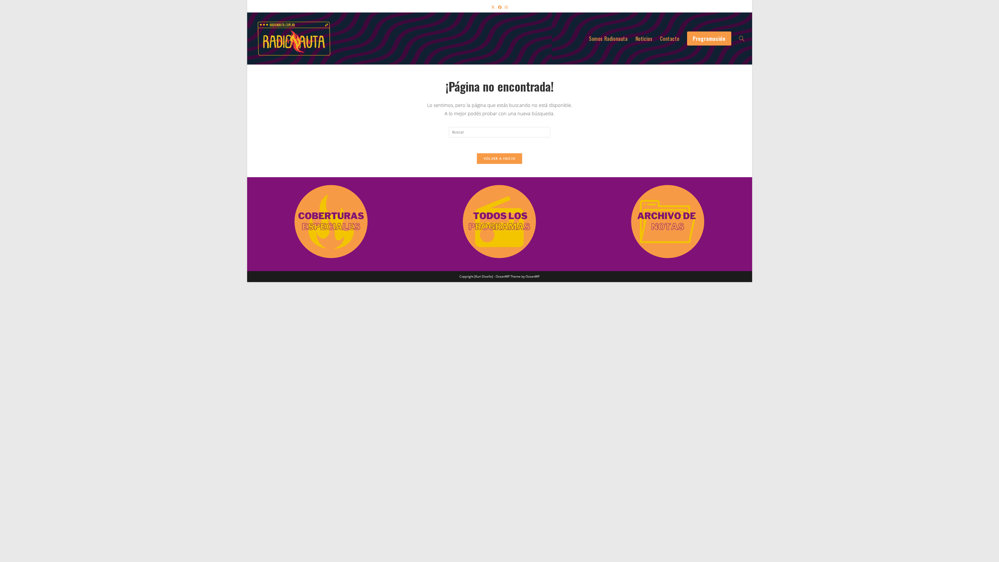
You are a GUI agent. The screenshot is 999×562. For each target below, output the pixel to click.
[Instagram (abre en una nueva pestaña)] (506, 7)
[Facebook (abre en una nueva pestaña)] (499, 7)
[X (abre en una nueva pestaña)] (493, 7)
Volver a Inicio (500, 158)
